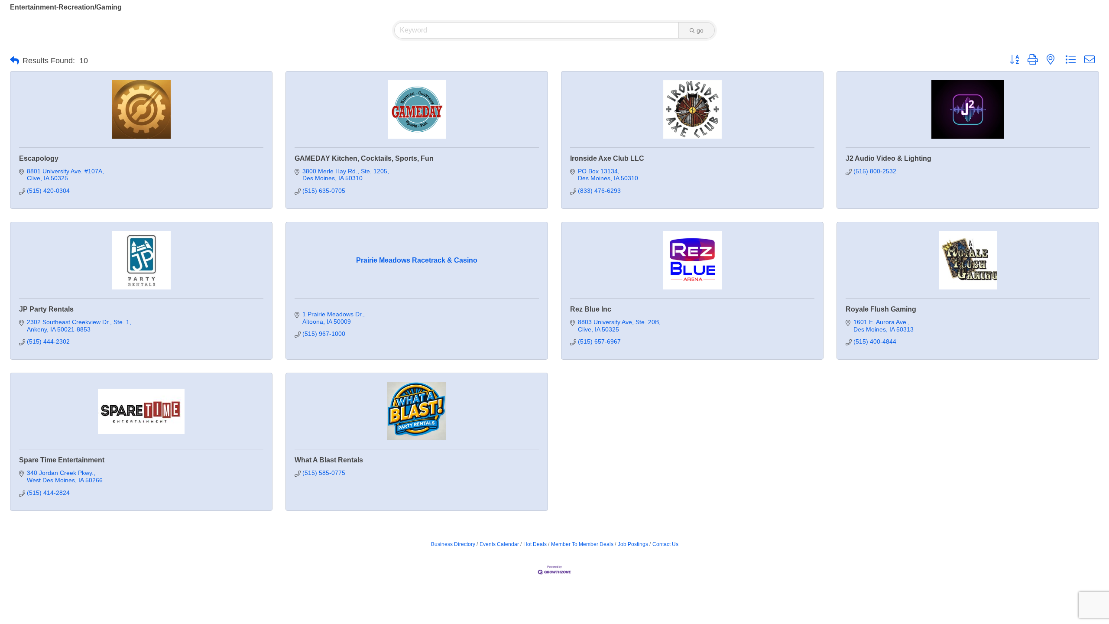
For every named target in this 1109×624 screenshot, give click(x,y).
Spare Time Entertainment (61, 460)
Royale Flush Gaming (881, 309)
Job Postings (633, 544)
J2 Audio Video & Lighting (888, 158)
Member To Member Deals (582, 544)
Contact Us (665, 544)
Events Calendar (499, 544)
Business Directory (453, 544)
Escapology (38, 158)
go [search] (700, 30)
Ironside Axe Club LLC (607, 158)
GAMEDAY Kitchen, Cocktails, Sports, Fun (364, 158)
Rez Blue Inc (590, 309)
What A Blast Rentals (329, 460)
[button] (14, 61)
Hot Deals (535, 544)
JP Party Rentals (46, 309)
